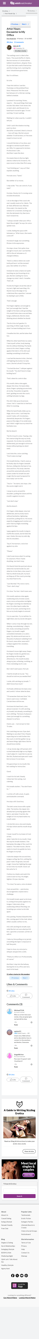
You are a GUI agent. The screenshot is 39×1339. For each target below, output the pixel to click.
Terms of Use (26, 1243)
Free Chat (4, 1228)
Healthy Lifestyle (7, 1265)
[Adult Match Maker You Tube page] (21, 1275)
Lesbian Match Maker (27, 1298)
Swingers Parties (27, 1222)
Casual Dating (6, 1218)
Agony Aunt (5, 1268)
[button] (4, 3)
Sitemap (24, 1256)
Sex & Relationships (8, 1246)
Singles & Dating (7, 1243)
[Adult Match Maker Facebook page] (12, 1275)
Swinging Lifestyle (7, 1249)
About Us (4, 1215)
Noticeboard (26, 1234)
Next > (24, 24)
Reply (16, 1025)
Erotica (5, 11)
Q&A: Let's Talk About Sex (9, 1260)
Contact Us (25, 1253)
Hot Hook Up (10, 13)
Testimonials (25, 1215)
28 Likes (12, 991)
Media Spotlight (7, 1256)
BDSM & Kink (6, 1253)
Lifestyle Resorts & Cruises (28, 1226)
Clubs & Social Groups (29, 1231)
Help (23, 1249)
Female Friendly (6, 1225)
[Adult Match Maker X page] (17, 1275)
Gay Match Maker (10, 1298)
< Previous (14, 24)
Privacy (24, 1246)
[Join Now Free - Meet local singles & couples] (19, 1169)
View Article (29, 1151)
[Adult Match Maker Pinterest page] (26, 1275)
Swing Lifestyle (6, 1222)
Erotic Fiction (26, 1218)
